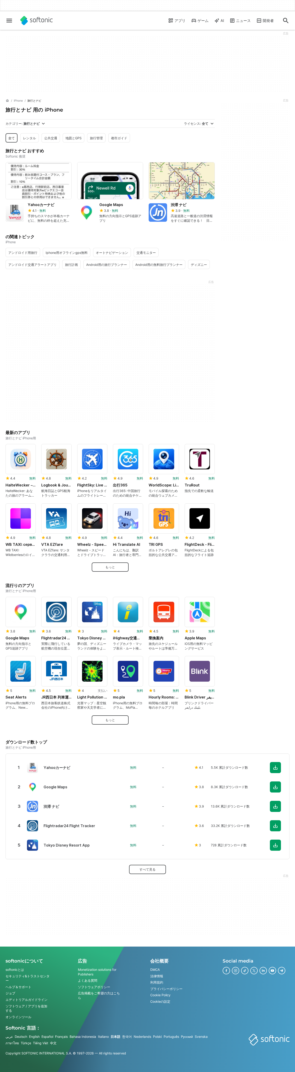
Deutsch (21, 1037)
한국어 (127, 1037)
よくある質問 (87, 980)
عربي (9, 1037)
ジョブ (10, 993)
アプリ (180, 20)
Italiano (103, 1037)
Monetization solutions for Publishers (97, 972)
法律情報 (156, 976)
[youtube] (272, 970)
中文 (53, 1043)
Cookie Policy (160, 995)
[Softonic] (36, 20)
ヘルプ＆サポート (18, 987)
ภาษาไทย (12, 1043)
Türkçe (26, 1043)
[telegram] (281, 970)
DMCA (155, 970)
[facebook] (226, 970)
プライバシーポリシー (166, 988)
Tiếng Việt (40, 1043)
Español (47, 1037)
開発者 (268, 20)
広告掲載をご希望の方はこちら (99, 995)
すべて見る (147, 869)
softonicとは (15, 970)
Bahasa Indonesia (83, 1037)
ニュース (243, 20)
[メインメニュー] (9, 20)
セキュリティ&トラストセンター (28, 978)
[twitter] (254, 970)
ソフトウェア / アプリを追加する (26, 1008)
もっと (110, 567)
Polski (157, 1037)
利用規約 (156, 982)
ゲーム (203, 20)
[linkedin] (263, 970)
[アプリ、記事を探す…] (286, 20)
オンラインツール (18, 1017)
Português (171, 1037)
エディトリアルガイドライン (26, 1000)
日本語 (115, 1037)
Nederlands (142, 1037)
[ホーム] (7, 101)
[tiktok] (244, 970)
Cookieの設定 (160, 1001)
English (34, 1037)
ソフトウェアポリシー (94, 987)
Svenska (201, 1037)
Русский (187, 1037)
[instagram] (235, 970)
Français (61, 1037)
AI (222, 20)
